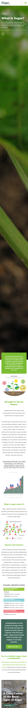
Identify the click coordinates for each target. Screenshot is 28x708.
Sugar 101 (5, 14)
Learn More (8, 705)
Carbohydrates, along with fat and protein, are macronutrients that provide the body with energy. (14, 664)
